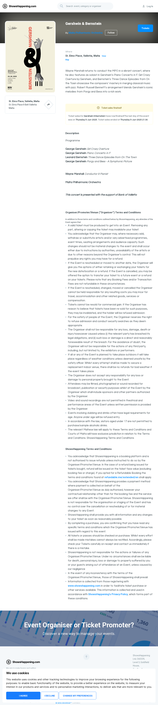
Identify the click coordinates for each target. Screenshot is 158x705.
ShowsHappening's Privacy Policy (108, 594)
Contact (76, 702)
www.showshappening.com (84, 585)
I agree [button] (23, 695)
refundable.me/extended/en (121, 477)
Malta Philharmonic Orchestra (85, 32)
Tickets (145, 28)
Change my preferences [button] (77, 695)
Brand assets (62, 702)
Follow (111, 32)
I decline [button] (49, 695)
